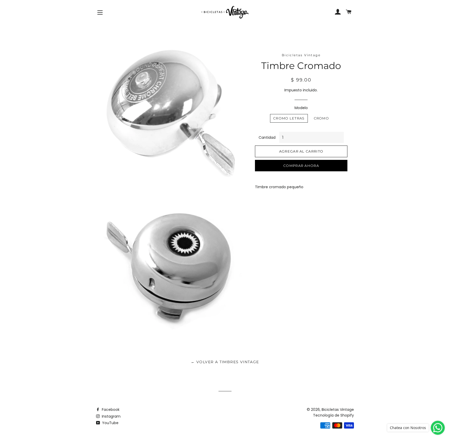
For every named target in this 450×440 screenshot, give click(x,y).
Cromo (321, 118)
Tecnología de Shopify (333, 415)
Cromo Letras (289, 118)
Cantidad (267, 137)
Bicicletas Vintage (338, 409)
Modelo (301, 107)
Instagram (111, 416)
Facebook (110, 409)
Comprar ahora (301, 166)
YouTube (109, 422)
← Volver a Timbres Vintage (225, 362)
